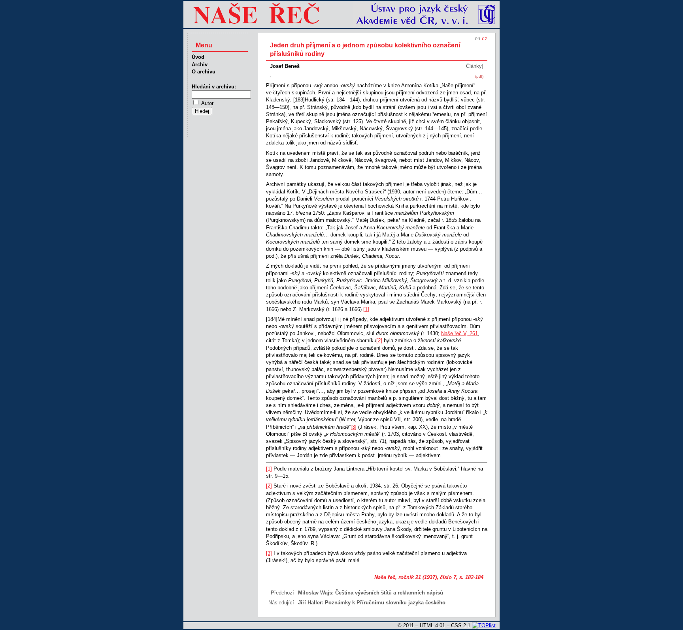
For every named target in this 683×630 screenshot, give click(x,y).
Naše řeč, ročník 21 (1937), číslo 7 (415, 577)
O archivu (203, 72)
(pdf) (479, 76)
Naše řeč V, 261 (459, 333)
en (477, 38)
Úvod (198, 57)
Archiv (200, 65)
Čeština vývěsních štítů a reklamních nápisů (389, 593)
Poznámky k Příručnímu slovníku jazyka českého (385, 603)
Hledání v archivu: (214, 87)
